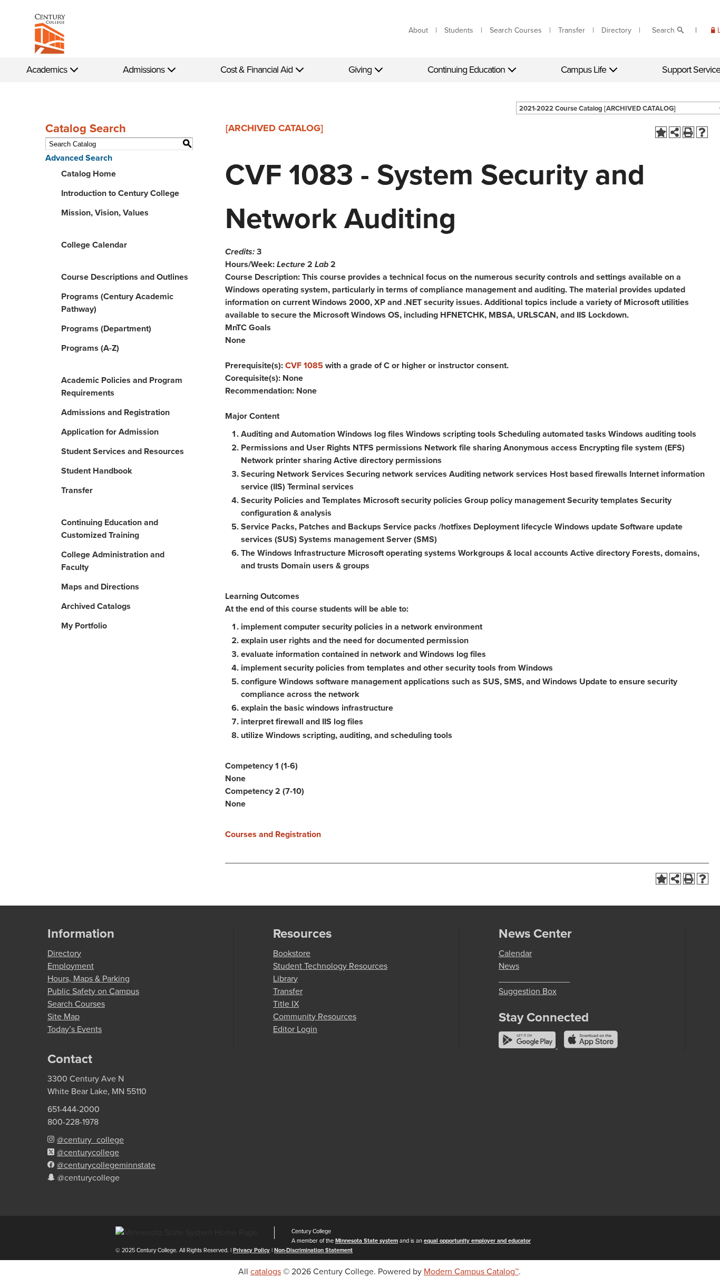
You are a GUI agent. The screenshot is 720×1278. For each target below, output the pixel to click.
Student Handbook (96, 471)
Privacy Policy (251, 1250)
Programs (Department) (106, 328)
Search (663, 30)
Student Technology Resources (330, 966)
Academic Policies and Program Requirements (121, 386)
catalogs (265, 1271)
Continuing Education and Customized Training (109, 528)
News (509, 966)
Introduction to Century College (120, 193)
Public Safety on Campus (93, 991)
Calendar (515, 953)
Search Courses (516, 30)
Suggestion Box (528, 991)
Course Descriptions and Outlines (124, 277)
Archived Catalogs (96, 606)
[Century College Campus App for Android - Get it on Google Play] (528, 1045)
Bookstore (291, 953)
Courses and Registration (273, 834)
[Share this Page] (674, 132)
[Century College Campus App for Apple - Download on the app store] (591, 1045)
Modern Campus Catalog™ (471, 1271)
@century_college (90, 1140)
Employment (70, 966)
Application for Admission (110, 432)
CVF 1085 (304, 365)
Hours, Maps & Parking (88, 978)
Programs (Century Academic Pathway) (117, 302)
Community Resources (314, 1016)
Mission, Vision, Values (105, 213)
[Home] (50, 36)
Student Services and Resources (122, 451)
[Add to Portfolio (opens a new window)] (661, 132)
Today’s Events (74, 1029)
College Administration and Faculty (112, 560)
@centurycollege (88, 1152)
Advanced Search (78, 158)
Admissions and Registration (115, 412)
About (418, 30)
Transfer (571, 30)
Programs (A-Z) (90, 348)
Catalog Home (88, 174)
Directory (616, 30)
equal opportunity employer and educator (477, 1240)
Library (285, 978)
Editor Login (295, 1029)
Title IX (286, 1004)
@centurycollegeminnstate (106, 1165)
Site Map (63, 1016)
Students (458, 30)
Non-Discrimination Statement (313, 1250)
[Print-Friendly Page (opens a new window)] (688, 132)
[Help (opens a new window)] (702, 132)
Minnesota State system (366, 1240)
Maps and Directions (100, 587)
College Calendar (94, 245)
